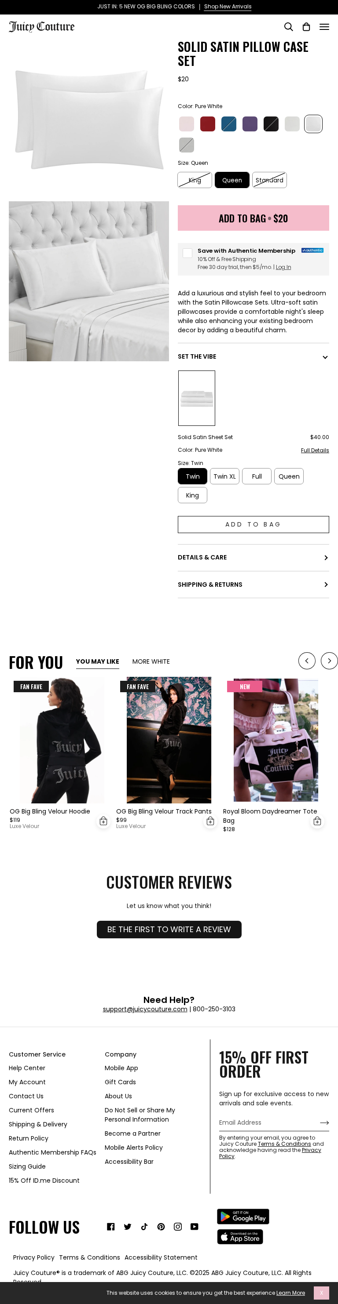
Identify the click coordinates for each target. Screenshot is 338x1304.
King (195, 180)
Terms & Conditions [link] (89, 1257)
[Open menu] (324, 27)
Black (271, 124)
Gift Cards (120, 1082)
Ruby (208, 124)
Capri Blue (229, 124)
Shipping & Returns (210, 584)
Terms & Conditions (284, 1144)
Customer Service (37, 1054)
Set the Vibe (197, 356)
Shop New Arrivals (222, 6)
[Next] (329, 662)
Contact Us (26, 1096)
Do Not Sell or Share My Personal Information (140, 1115)
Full (257, 476)
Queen (232, 180)
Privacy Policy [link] (34, 1257)
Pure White (313, 124)
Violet (250, 124)
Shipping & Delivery (38, 1124)
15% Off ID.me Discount (44, 1180)
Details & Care (202, 557)
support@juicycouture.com (145, 1009)
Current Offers (31, 1110)
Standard (269, 180)
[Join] (317, 1122)
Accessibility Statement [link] (161, 1257)
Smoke (186, 145)
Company (120, 1054)
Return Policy (28, 1138)
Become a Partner (133, 1133)
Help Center (27, 1068)
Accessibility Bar (129, 1161)
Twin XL (224, 476)
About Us (118, 1096)
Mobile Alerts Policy (134, 1147)
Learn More (290, 1293)
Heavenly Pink (186, 124)
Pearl (292, 124)
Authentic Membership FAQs (52, 1152)
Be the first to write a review (169, 929)
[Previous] (307, 662)
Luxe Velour (24, 826)
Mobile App (121, 1068)
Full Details (315, 450)
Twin (193, 476)
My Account (27, 1082)
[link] (111, 1227)
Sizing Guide (27, 1166)
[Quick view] (103, 821)
